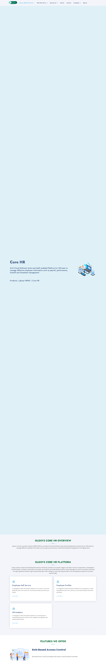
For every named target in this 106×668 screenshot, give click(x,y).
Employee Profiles (63, 585)
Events (62, 3)
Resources (53, 3)
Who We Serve (41, 3)
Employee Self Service (21, 585)
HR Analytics (17, 612)
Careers (68, 3)
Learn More (15, 596)
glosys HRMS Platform (26, 3)
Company (76, 3)
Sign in (85, 3)
